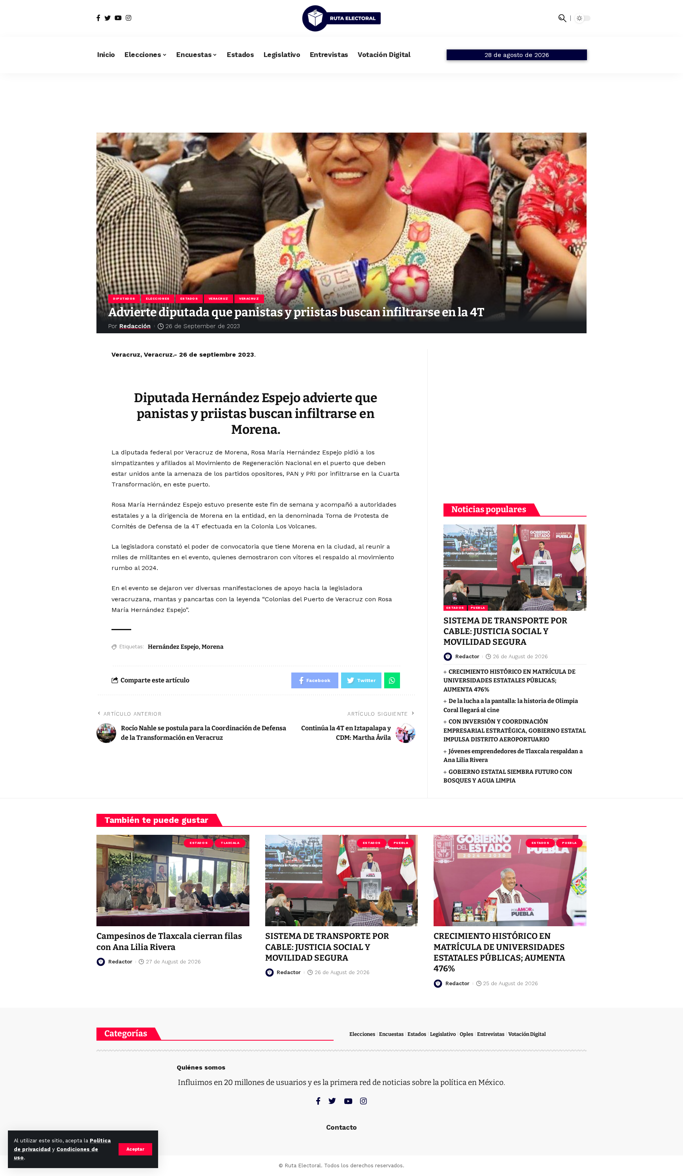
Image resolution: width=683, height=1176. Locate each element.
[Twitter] (107, 18)
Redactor (467, 656)
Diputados (124, 298)
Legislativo (443, 1034)
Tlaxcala (230, 843)
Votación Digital (527, 1034)
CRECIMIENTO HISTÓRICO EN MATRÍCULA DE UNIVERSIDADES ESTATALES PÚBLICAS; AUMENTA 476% (509, 680)
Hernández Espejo (173, 646)
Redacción (135, 326)
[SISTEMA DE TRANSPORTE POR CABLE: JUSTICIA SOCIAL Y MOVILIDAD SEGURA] (515, 567)
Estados (189, 298)
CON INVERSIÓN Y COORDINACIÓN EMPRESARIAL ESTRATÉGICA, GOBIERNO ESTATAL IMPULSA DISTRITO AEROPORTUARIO (514, 730)
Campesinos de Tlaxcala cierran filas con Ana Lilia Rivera (169, 941)
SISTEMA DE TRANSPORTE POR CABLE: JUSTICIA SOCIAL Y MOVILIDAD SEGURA (505, 632)
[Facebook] (98, 18)
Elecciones (158, 298)
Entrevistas (490, 1034)
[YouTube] (118, 18)
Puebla (478, 608)
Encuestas (391, 1034)
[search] (562, 18)
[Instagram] (128, 18)
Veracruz (218, 298)
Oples (466, 1034)
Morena (212, 646)
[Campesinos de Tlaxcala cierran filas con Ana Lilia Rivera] (172, 881)
